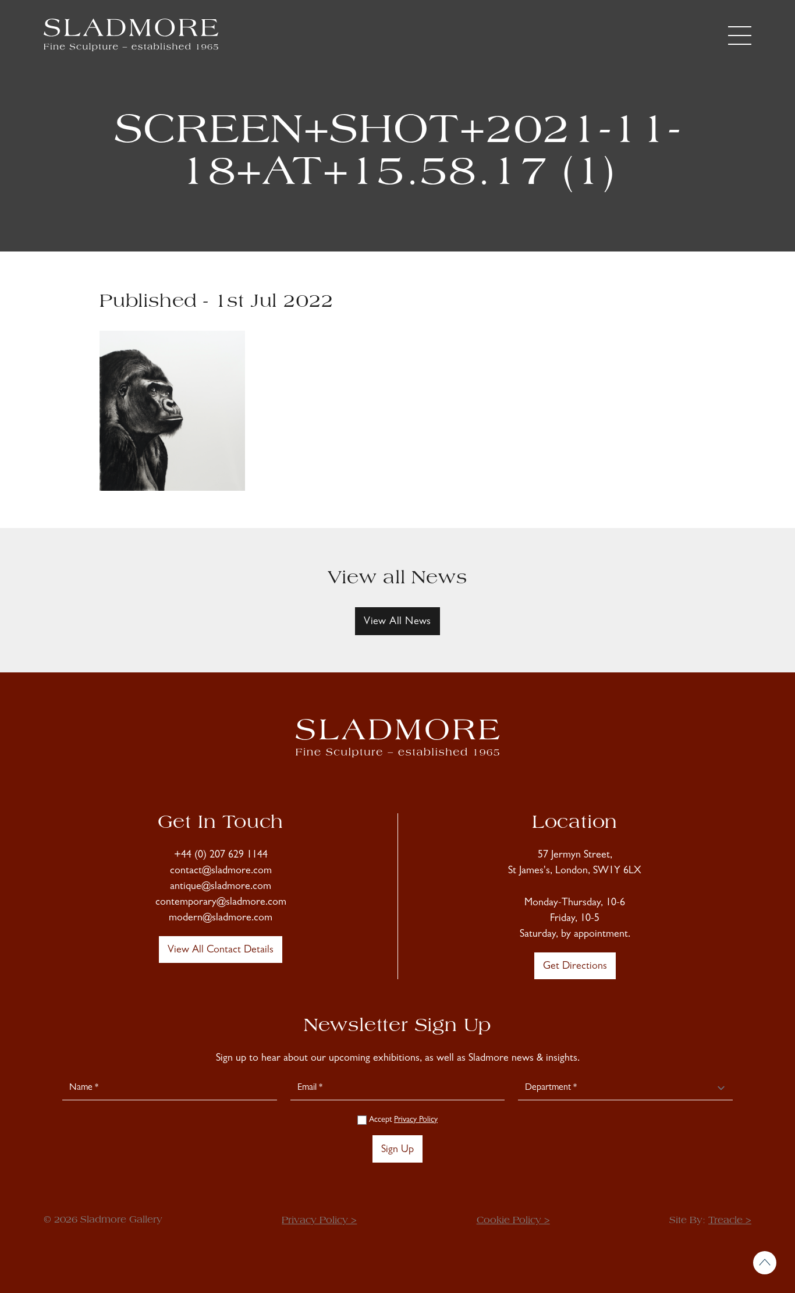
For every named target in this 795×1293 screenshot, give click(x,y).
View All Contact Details (221, 950)
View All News (397, 622)
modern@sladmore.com (220, 918)
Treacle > (729, 1220)
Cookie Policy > (513, 1220)
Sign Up (397, 1150)
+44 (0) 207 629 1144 (221, 856)
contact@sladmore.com (221, 871)
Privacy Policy (416, 1120)
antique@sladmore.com (220, 887)
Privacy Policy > (319, 1220)
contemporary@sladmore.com (220, 903)
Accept (402, 1120)
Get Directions (575, 967)
